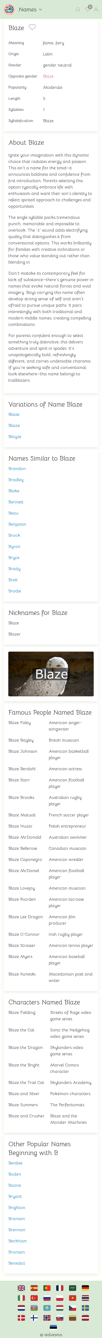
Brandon (17, 468)
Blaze (48, 76)
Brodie (14, 591)
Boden (14, 1174)
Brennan (16, 1229)
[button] (78, 9)
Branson (16, 1218)
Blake (13, 490)
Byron (14, 546)
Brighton (16, 1207)
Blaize (14, 425)
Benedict (16, 1263)
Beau (13, 513)
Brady (14, 568)
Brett (13, 579)
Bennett (15, 502)
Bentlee (15, 1163)
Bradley (15, 479)
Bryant (15, 1196)
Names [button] (28, 9)
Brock (14, 535)
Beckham (17, 1241)
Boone (14, 1185)
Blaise (13, 414)
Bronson (16, 1252)
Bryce (13, 557)
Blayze (14, 436)
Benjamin (17, 524)
